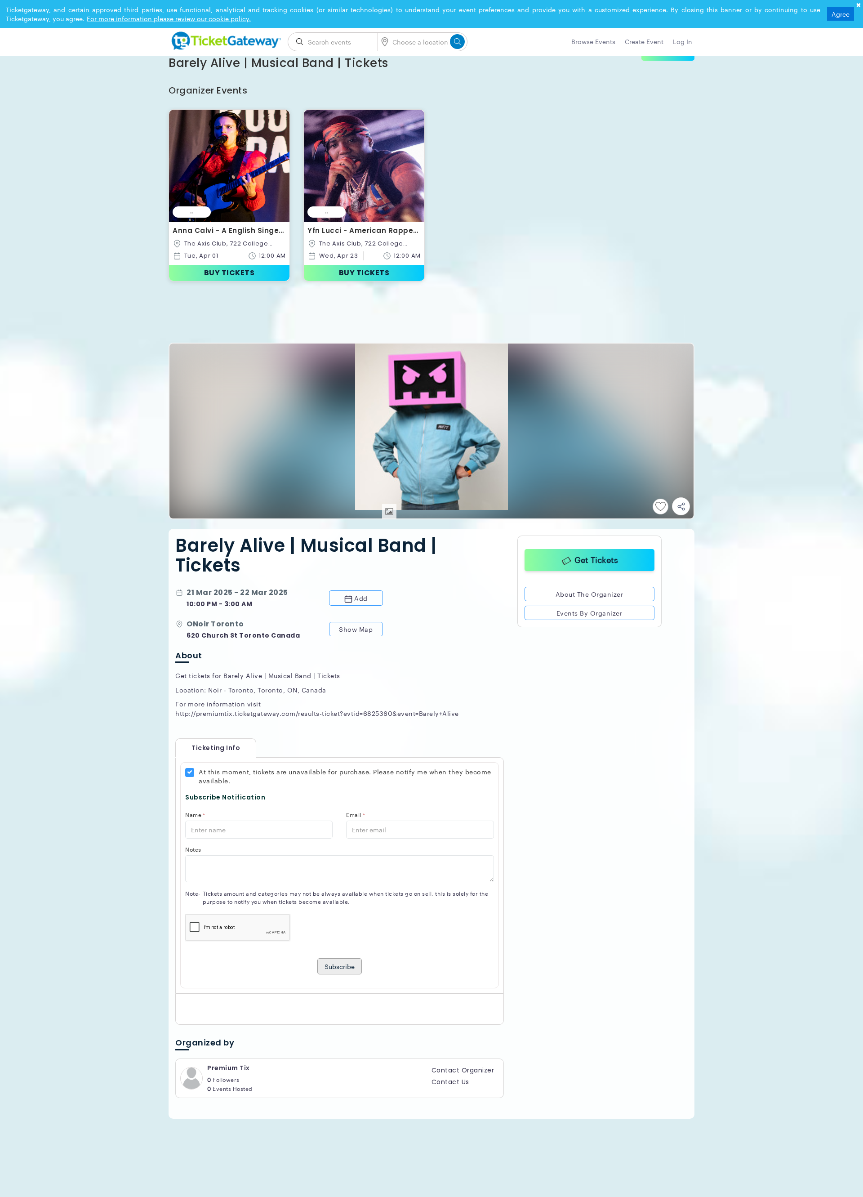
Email (355, 814)
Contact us (450, 1081)
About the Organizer (589, 592)
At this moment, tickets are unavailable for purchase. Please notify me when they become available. (345, 776)
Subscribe (340, 966)
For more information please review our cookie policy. (169, 18)
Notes (193, 849)
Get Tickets (596, 558)
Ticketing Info (206, 747)
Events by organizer (589, 611)
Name (195, 814)
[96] (225, 39)
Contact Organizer (463, 1070)
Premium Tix (228, 1067)
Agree (841, 13)
